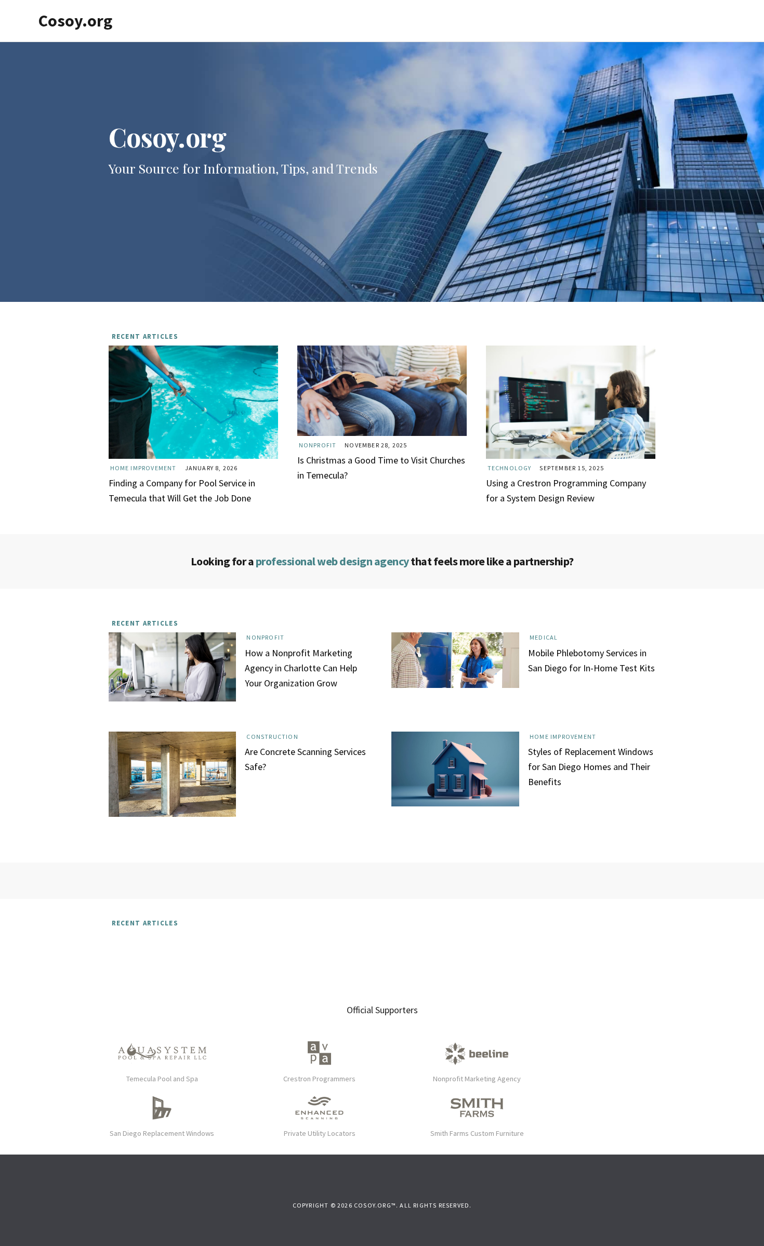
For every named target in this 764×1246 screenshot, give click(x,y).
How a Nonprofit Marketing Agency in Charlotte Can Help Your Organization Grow (301, 668)
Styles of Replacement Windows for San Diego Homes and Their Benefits (590, 767)
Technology (510, 468)
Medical (544, 637)
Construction (272, 736)
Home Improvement (143, 468)
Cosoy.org (75, 20)
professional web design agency (332, 561)
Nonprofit (318, 445)
